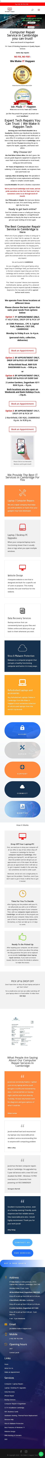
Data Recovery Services (19, 618)
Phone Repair (9, 1396)
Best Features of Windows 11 (14, 1427)
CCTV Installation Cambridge (14, 1408)
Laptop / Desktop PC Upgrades (15, 1388)
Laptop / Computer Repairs (21, 500)
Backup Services (9, 1400)
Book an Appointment (22, 350)
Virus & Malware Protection (21, 655)
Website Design (15, 575)
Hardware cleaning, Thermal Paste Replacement (20, 1415)
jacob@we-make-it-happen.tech (20, 1328)
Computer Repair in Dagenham (15, 1404)
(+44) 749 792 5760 (22, 4)
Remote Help (9, 1419)
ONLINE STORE (32, 27)
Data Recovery (9, 1392)
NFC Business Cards (11, 1412)
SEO (5, 1439)
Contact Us (22, 1242)
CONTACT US (31, 22)
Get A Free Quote (15, 1263)
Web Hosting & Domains (13, 1435)
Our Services (22, 1253)
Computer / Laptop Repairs (13, 1384)
